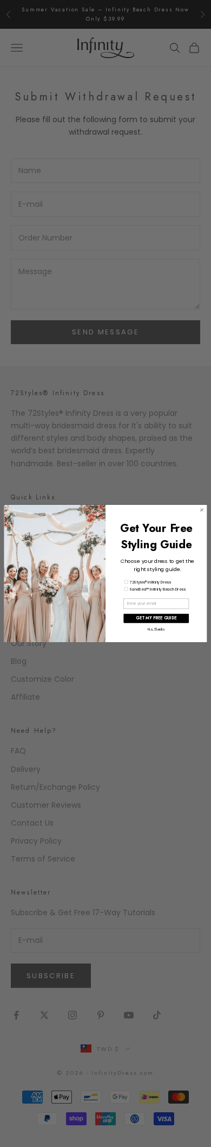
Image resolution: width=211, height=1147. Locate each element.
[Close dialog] (201, 510)
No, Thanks (156, 630)
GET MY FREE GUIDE (156, 619)
